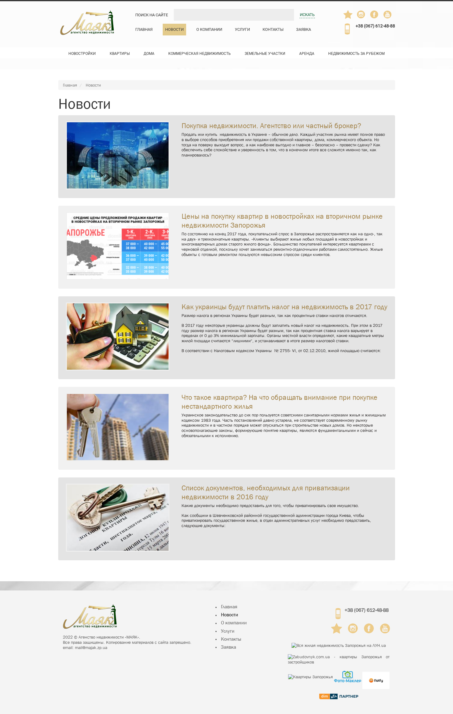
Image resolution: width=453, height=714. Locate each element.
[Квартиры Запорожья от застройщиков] (339, 659)
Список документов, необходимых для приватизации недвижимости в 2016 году (266, 492)
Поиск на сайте (151, 15)
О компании (209, 29)
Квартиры (120, 53)
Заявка (303, 29)
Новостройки (82, 53)
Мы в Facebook (377, 16)
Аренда (306, 53)
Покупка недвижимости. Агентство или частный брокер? (271, 125)
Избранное (348, 14)
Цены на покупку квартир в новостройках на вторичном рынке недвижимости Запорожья (282, 221)
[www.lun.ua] (339, 645)
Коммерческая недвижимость (199, 53)
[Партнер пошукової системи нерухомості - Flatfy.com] (376, 676)
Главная (144, 29)
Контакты (273, 29)
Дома (149, 53)
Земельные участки (265, 53)
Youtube (388, 14)
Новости (174, 29)
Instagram (361, 14)
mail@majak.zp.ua (91, 647)
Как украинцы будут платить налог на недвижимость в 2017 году (284, 306)
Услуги (242, 29)
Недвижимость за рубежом (356, 53)
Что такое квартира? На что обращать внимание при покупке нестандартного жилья (279, 402)
